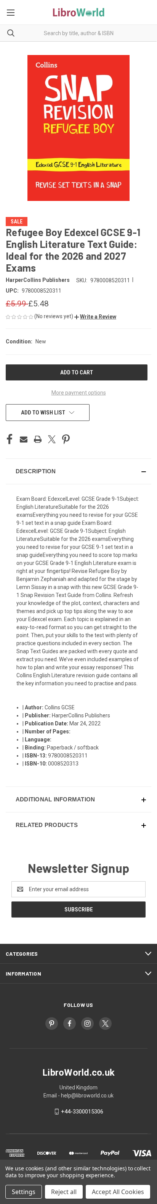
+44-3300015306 (82, 1111)
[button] (95, 317)
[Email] (23, 439)
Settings (23, 1192)
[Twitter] (52, 439)
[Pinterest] (66, 439)
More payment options (78, 393)
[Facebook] (9, 439)
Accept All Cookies (118, 1192)
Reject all (64, 1192)
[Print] (38, 439)
